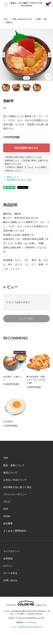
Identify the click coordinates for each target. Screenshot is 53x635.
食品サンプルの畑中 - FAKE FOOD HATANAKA (26, 4)
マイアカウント (11, 551)
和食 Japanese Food (22, 19)
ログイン (8, 566)
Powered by (11, 605)
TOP (5, 19)
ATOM (6, 516)
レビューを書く (26, 318)
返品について (13, 177)
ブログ (6, 501)
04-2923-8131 (31, 623)
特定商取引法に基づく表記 (19, 180)
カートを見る (10, 573)
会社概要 (8, 523)
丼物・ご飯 (42, 19)
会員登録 (8, 558)
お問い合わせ (10, 580)
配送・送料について (13, 465)
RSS (5, 509)
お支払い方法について (15, 480)
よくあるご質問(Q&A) (14, 531)
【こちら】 (29, 167)
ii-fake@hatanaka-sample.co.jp (30, 627)
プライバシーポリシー (15, 494)
